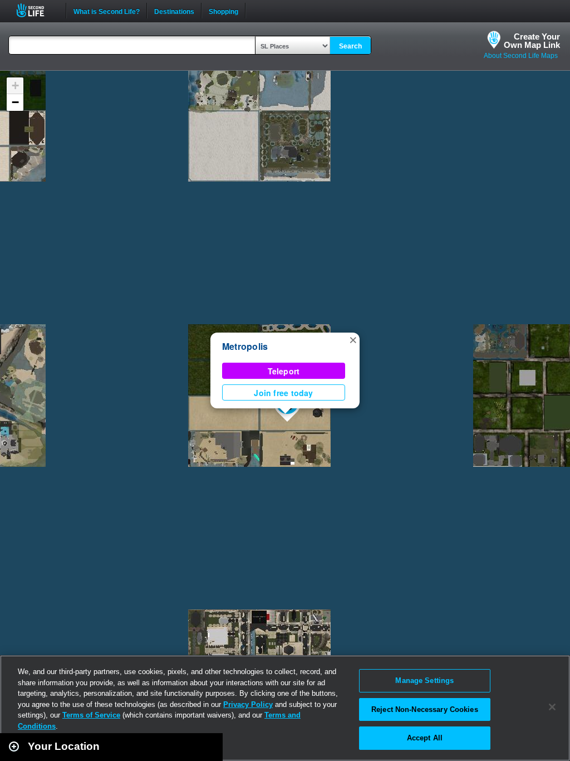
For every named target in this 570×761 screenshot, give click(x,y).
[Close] (552, 707)
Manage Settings (424, 680)
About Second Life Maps (521, 56)
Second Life (36, 10)
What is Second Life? (106, 10)
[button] (353, 339)
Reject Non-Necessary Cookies (424, 709)
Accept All (425, 738)
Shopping (223, 10)
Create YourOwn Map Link (532, 41)
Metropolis (245, 346)
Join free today (283, 392)
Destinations (174, 10)
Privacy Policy (248, 704)
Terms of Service (91, 715)
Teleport (284, 371)
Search (350, 46)
